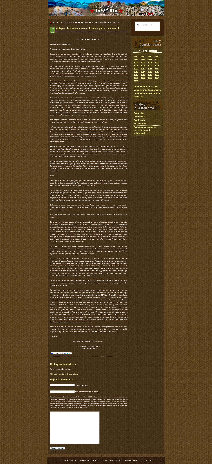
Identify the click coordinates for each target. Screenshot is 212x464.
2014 (143, 72)
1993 (136, 56)
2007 (150, 65)
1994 (143, 56)
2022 (143, 78)
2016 (157, 72)
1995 (150, 56)
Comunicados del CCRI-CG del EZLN (147, 95)
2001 (136, 62)
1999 (150, 59)
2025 (136, 81)
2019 (150, 75)
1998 (143, 59)
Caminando (139, 120)
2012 (157, 69)
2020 (157, 75)
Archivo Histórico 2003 (76, 23)
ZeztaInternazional (132, 460)
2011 (150, 69)
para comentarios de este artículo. (64, 374)
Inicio (55, 23)
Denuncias (139, 113)
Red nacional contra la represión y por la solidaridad (145, 130)
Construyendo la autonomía (147, 90)
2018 (143, 75)
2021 (136, 78)
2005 (136, 65)
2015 (150, 72)
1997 (136, 59)
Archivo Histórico (100, 23)
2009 (136, 69)
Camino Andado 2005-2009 (112, 460)
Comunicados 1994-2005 (89, 460)
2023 (150, 78)
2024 (157, 78)
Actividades (139, 116)
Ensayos (116, 23)
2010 (143, 69)
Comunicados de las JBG (146, 86)
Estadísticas (147, 460)
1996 (157, 56)
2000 (157, 59)
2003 (150, 62)
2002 (143, 62)
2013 (136, 72)
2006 (143, 65)
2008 (157, 65)
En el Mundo (140, 123)
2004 (157, 62)
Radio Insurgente (70, 460)
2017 (136, 75)
